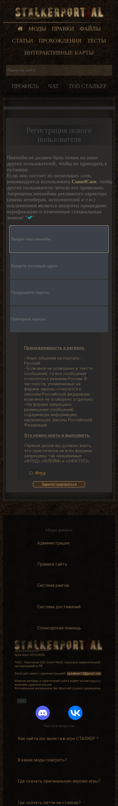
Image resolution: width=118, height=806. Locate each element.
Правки (63, 29)
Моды (37, 29)
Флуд (40, 473)
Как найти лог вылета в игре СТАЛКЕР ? (58, 738)
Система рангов (53, 585)
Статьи (22, 41)
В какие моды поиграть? (42, 760)
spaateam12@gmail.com (84, 673)
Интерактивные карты (59, 53)
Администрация (53, 543)
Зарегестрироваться (59, 484)
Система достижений (58, 606)
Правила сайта (52, 564)
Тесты (96, 41)
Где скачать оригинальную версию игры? (59, 781)
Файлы (90, 29)
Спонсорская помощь (59, 628)
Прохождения (60, 41)
